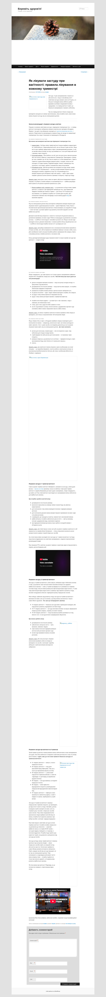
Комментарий (34, 940)
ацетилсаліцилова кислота (65, 131)
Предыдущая (22, 72)
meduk (47, 92)
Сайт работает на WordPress (53, 991)
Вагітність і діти (77, 66)
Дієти (37, 66)
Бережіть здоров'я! (29, 8)
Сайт (31, 979)
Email (32, 971)
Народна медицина (65, 66)
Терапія (53, 923)
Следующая (84, 72)
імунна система (39, 489)
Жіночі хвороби (45, 66)
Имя (32, 963)
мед (68, 195)
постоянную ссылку (71, 923)
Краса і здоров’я (29, 66)
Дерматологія (54, 66)
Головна (20, 66)
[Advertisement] (53, 52)
